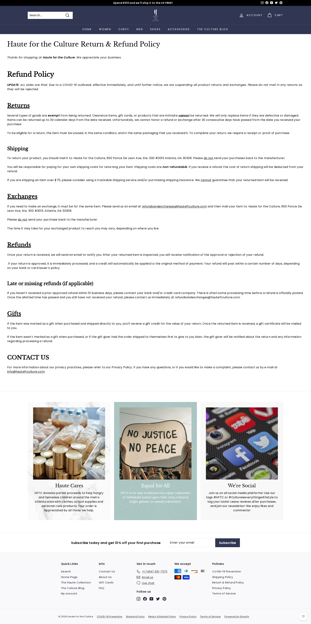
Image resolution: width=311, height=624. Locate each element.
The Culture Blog (212, 29)
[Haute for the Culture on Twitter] (158, 599)
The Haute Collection (76, 582)
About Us (105, 577)
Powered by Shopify (236, 616)
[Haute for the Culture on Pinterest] (164, 599)
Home (87, 29)
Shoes (155, 29)
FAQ (101, 588)
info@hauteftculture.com (26, 372)
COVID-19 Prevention (226, 571)
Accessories (179, 29)
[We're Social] (242, 443)
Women (105, 29)
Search (66, 571)
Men (139, 29)
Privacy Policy (221, 588)
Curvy (123, 29)
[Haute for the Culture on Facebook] (145, 599)
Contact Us (107, 571)
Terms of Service (224, 593)
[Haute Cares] (69, 443)
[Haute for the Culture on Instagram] (138, 599)
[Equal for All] (155, 443)
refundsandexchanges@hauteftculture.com (174, 206)
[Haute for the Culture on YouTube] (151, 599)
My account (69, 593)
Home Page (69, 577)
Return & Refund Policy (228, 582)
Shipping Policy (222, 577)
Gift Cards (106, 582)
